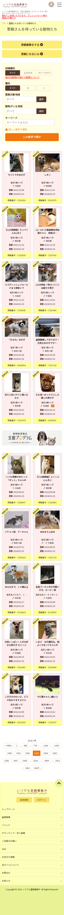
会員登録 (24, 799)
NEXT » (37, 768)
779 (35, 745)
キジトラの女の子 (16, 174)
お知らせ (6, 880)
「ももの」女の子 (16, 339)
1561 (18, 753)
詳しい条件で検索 (18, 129)
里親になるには (30, 54)
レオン (47, 174)
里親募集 (28, 72)
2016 (35, 760)
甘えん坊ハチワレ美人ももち (16, 396)
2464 (46, 760)
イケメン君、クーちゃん (16, 531)
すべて (13, 72)
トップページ (8, 809)
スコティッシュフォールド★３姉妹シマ (16, 286)
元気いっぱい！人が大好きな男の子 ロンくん (16, 643)
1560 (9, 753)
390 (25, 745)
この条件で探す (32, 136)
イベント (6, 825)
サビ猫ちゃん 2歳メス (47, 696)
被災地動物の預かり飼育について (22, 77)
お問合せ (6, 872)
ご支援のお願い (9, 840)
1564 (45, 753)
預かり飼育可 (44, 72)
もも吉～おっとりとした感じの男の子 (47, 396)
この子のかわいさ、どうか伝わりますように (16, 698)
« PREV (8, 745)
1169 (45, 745)
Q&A (4, 848)
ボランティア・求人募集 (13, 833)
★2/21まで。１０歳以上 (16, 586)
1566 (6, 760)
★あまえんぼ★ (47, 531)
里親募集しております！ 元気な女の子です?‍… (48, 341)
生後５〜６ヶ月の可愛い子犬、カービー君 (47, 588)
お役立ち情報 (8, 856)
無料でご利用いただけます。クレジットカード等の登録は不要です (24, 16)
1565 (54, 753)
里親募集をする (30, 45)
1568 (24, 760)
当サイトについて (10, 864)
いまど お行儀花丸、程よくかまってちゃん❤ (47, 643)
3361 (27, 768)
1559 (56, 745)
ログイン (41, 799)
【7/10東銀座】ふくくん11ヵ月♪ (47, 478)
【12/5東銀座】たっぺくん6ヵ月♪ (16, 231)
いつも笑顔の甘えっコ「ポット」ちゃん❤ (16, 478)
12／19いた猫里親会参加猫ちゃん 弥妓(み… (47, 231)
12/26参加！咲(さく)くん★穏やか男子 (47, 286)
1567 (15, 760)
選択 (41, 99)
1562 (27, 753)
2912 (57, 760)
